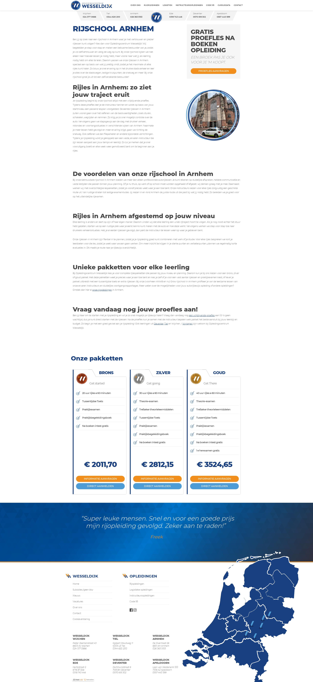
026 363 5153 (136, 17)
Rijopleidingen (151, 5)
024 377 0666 (89, 17)
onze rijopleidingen (102, 290)
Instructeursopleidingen (189, 5)
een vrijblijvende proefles (202, 315)
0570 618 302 (199, 17)
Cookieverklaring (81, 619)
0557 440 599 (223, 17)
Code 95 (210, 5)
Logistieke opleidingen (141, 589)
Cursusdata (224, 5)
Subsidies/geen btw (83, 589)
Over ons (135, 5)
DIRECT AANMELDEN (100, 486)
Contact (238, 5)
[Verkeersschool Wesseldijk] (91, 5)
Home (76, 584)
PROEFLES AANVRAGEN (213, 71)
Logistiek (167, 5)
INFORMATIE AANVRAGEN (100, 479)
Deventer (158, 323)
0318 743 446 (175, 17)
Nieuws (76, 595)
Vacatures (78, 601)
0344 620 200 (113, 17)
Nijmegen (188, 323)
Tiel (166, 323)
